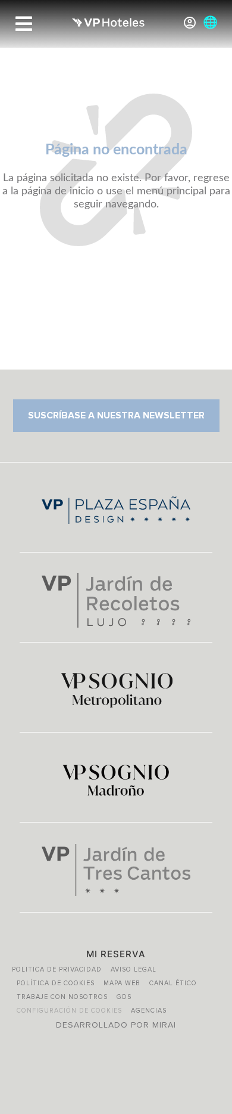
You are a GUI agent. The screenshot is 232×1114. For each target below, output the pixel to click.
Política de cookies (56, 983)
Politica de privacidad (57, 969)
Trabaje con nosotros (62, 997)
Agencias (149, 1010)
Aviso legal (133, 969)
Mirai (164, 1025)
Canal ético (173, 983)
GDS (124, 997)
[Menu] (23, 23)
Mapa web (122, 983)
